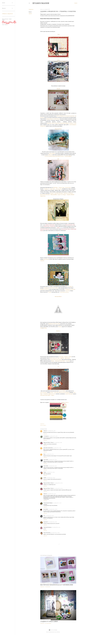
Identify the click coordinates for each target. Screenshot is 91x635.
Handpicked (46, 287)
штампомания (40, 3)
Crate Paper (69, 286)
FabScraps (50, 154)
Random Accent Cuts (44, 289)
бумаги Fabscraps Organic (55, 359)
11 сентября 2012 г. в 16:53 (57, 447)
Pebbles (63, 390)
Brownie (45, 328)
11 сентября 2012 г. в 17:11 (50, 454)
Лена (58, 233)
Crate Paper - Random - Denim (65, 356)
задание (30, 13)
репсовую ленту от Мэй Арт (53, 123)
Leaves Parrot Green (64, 292)
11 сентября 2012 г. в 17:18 (52, 459)
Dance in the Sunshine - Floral (70, 224)
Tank (41, 328)
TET (58, 158)
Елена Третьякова (46, 532)
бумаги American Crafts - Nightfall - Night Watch (60, 358)
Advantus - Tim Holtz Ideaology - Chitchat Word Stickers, (61, 193)
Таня (58, 34)
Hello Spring (46, 259)
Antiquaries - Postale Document (50, 224)
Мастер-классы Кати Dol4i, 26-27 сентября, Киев (56, 585)
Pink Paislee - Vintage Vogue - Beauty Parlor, (62, 187)
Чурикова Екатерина (47, 527)
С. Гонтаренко (46, 436)
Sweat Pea (68, 290)
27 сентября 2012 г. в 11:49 (56, 527)
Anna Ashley (45, 509)
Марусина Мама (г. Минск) (48, 442)
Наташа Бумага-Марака (47, 502)
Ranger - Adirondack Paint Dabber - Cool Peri (60, 360)
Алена (58, 60)
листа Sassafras (43, 392)
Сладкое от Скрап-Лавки (49, 621)
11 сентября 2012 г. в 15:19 (51, 430)
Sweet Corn (51, 287)
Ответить (45, 440)
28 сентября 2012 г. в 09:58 (55, 532)
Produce (56, 287)
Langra (44, 477)
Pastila (44, 472)
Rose (56, 323)
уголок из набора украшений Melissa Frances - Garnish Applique (58, 156)
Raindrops (51, 323)
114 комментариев (48, 623)
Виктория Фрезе (58, 296)
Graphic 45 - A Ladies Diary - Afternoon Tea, (53, 188)
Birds (59, 323)
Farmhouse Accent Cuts (70, 289)
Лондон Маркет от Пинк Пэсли (52, 118)
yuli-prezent (45, 521)
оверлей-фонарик (69, 393)
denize (58, 263)
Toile (54, 323)
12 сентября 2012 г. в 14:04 (51, 493)
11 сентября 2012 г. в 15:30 (53, 436)
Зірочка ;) (58, 330)
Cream (49, 292)
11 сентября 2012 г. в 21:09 (50, 472)
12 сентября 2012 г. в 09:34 (50, 477)
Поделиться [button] (31, 9)
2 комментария (47, 586)
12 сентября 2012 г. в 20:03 (52, 509)
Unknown (45, 430)
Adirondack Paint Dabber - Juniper (47, 395)
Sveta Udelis (45, 459)
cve (58, 366)
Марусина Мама (58, 128)
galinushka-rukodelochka (48, 447)
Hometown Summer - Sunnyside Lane (49, 226)
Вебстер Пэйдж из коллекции (63, 115)
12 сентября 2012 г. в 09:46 (58, 488)
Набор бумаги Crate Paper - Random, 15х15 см (59, 402)
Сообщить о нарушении (7, 13)
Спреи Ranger (52, 153)
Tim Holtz (58, 227)
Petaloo (59, 326)
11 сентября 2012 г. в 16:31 (58, 442)
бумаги (60, 390)
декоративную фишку (64, 123)
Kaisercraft (61, 227)
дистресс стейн (73, 123)
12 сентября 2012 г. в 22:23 (49, 515)
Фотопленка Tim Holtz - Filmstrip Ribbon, (48, 194)
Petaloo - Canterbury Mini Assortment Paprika (59, 392)
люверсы (42, 260)
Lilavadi (58, 88)
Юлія (44, 454)
